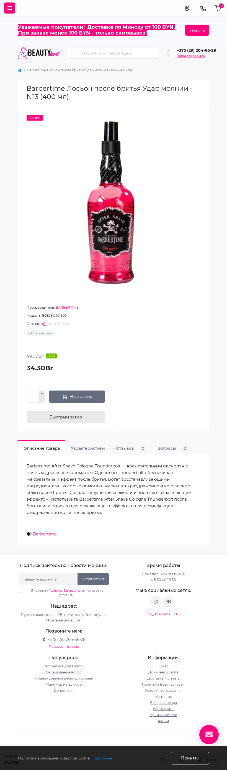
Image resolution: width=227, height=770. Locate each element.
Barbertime (45, 534)
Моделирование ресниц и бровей (63, 678)
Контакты (163, 696)
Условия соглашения (163, 690)
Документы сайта (163, 672)
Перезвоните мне (64, 646)
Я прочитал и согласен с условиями (67, 593)
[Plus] (42, 394)
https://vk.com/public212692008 (168, 601)
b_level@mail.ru (163, 614)
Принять (190, 758)
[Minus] (42, 400)
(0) (44, 324)
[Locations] (187, 8)
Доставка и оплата (163, 678)
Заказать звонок (191, 56)
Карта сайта (163, 709)
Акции (163, 721)
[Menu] (9, 8)
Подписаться (93, 579)
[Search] (74, 53)
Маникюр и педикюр (64, 684)
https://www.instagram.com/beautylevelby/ (155, 601)
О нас (163, 666)
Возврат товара (163, 703)
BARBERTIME (67, 307)
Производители (163, 715)
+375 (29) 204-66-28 (196, 50)
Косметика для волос (63, 666)
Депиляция (64, 690)
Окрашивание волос (64, 672)
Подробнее (101, 758)
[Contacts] (203, 8)
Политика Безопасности (66, 590)
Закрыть (197, 30)
